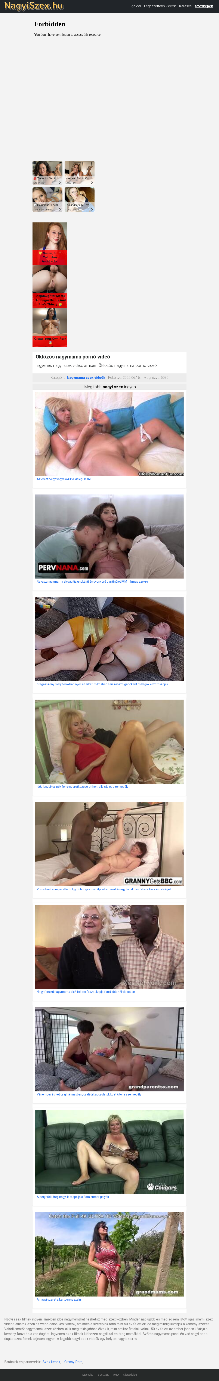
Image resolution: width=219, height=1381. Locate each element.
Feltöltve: (115, 378)
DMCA (116, 1374)
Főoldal (135, 6)
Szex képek (51, 1362)
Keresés (185, 6)
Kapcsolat (87, 1374)
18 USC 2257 (103, 1374)
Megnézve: (152, 378)
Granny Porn (73, 1362)
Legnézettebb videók (160, 6)
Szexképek (204, 6)
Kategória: (58, 378)
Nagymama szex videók (86, 378)
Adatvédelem (130, 1374)
